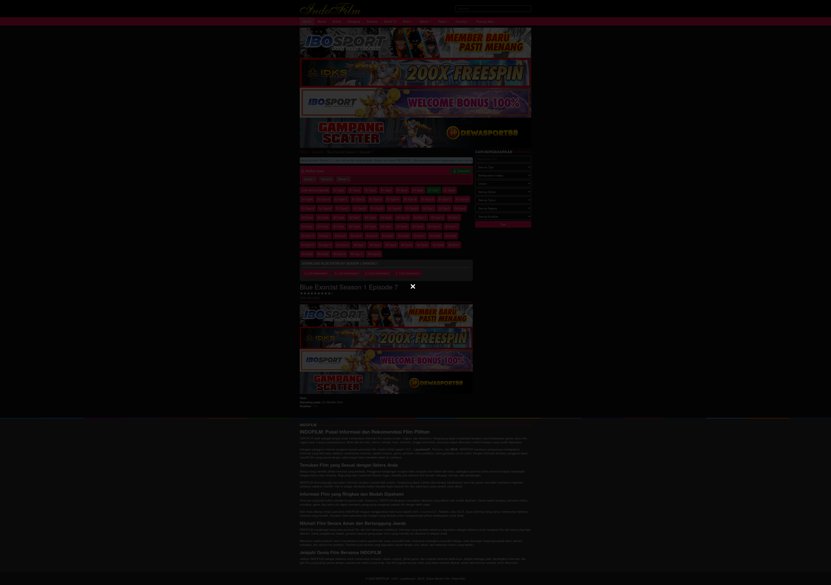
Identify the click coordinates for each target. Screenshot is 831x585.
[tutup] (413, 286)
